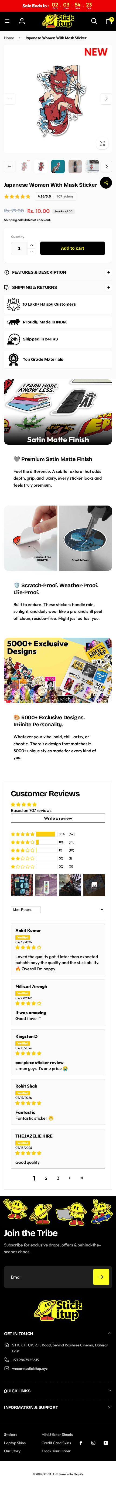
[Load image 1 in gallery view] (23, 166)
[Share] (106, 183)
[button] (7, 21)
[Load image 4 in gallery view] (75, 166)
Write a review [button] (58, 818)
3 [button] (58, 1178)
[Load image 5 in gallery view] (92, 166)
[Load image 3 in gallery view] (57, 166)
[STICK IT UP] (58, 1319)
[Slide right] (106, 99)
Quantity (17, 236)
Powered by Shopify (71, 1474)
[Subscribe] (101, 1277)
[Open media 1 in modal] (58, 99)
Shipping (10, 220)
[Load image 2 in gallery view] (40, 166)
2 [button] (46, 1178)
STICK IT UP (50, 1474)
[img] (58, 947)
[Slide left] (9, 99)
